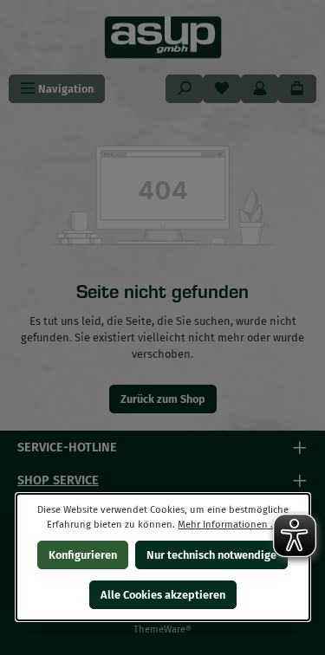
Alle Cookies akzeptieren (163, 594)
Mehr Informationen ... (228, 524)
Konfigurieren (83, 554)
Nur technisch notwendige (211, 554)
